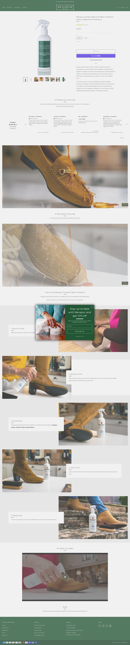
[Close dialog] (92, 307)
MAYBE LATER (79, 336)
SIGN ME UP (79, 331)
